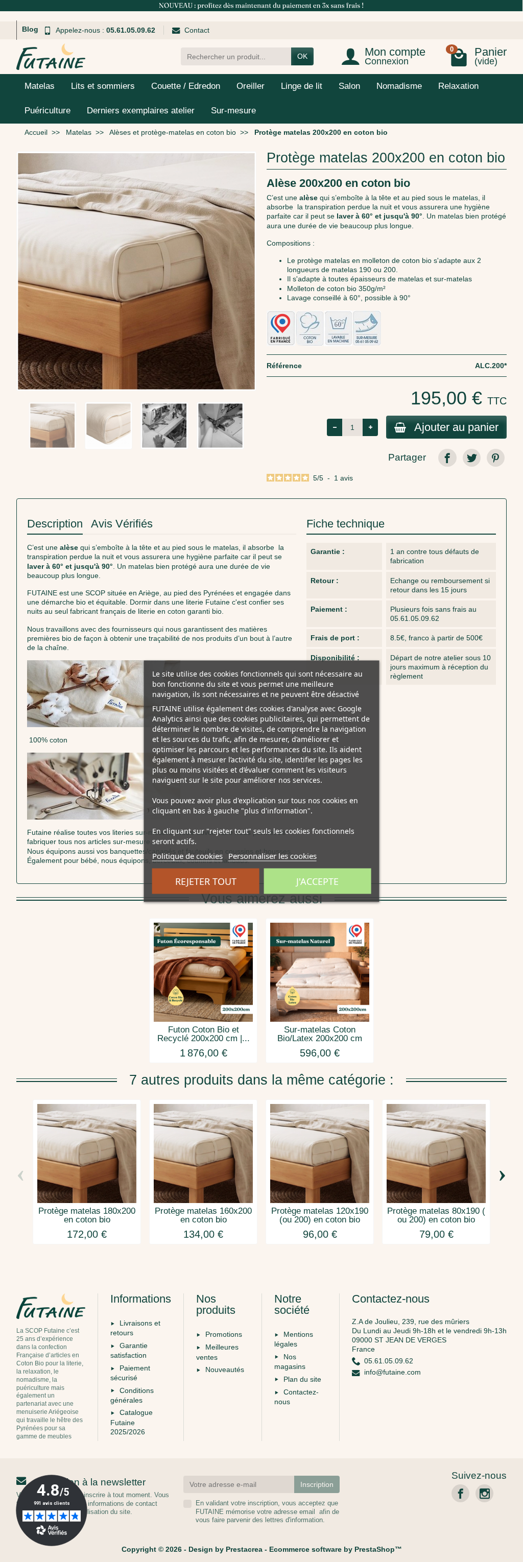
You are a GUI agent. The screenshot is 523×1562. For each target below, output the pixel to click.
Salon (349, 86)
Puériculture (47, 110)
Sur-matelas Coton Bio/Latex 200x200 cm (319, 1034)
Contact (196, 30)
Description (55, 523)
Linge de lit (301, 86)
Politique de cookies (187, 855)
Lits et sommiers (103, 86)
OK (302, 56)
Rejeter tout (205, 881)
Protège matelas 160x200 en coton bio (203, 1215)
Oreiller (250, 86)
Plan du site (302, 1379)
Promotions (223, 1334)
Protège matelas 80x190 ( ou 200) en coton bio (436, 1215)
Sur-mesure (233, 110)
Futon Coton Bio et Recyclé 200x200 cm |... (203, 1034)
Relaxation (458, 86)
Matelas (40, 86)
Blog (30, 29)
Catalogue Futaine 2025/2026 (131, 1421)
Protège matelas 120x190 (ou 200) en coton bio (319, 1215)
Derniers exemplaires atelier (141, 110)
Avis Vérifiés (122, 523)
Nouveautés (224, 1369)
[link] (447, 458)
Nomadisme (399, 86)
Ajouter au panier (456, 427)
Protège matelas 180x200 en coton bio (86, 1215)
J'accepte (317, 881)
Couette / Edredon (185, 86)
